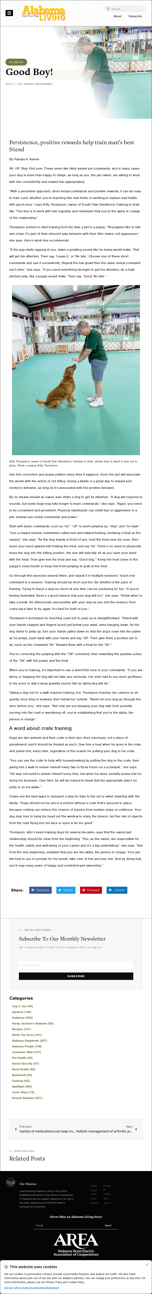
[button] (40, 890)
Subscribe (135, 16)
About (117, 16)
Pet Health (16, 62)
